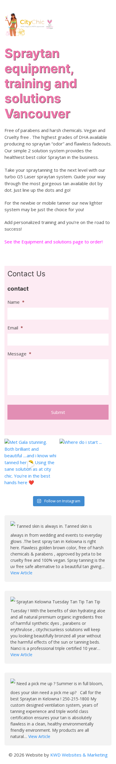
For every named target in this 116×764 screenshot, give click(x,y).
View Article (21, 573)
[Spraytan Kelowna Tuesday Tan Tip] (13, 602)
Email (15, 328)
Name (15, 302)
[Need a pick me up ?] (13, 683)
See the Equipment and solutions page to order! (53, 242)
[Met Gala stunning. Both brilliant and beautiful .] (30, 465)
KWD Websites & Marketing (79, 755)
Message (19, 354)
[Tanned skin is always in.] (13, 526)
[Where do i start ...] (85, 465)
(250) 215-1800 (95, 6)
